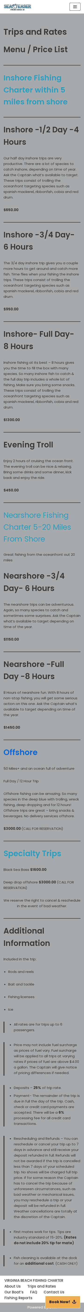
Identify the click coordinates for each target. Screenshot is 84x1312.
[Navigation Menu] (75, 7)
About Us (12, 1286)
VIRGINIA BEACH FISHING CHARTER (33, 1280)
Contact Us (54, 1292)
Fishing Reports (18, 1297)
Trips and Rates (41, 1286)
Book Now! (59, 1302)
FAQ (33, 1292)
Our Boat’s (14, 1292)
